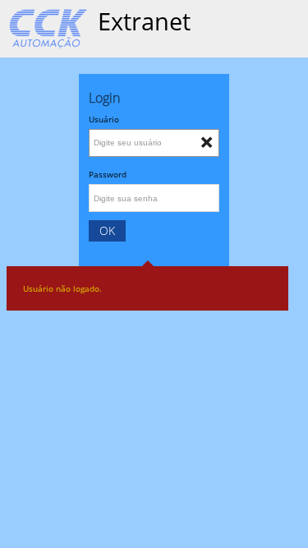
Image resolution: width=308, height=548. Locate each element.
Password (107, 174)
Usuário (104, 119)
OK (107, 230)
